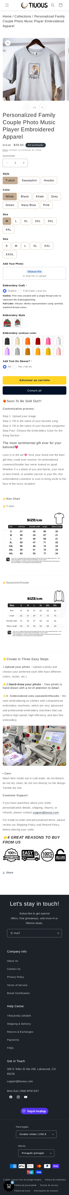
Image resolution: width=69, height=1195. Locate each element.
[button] (7, 5)
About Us (12, 960)
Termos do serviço (49, 1185)
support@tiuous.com (46, 812)
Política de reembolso (55, 1180)
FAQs (10, 1047)
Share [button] (9, 872)
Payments (13, 1039)
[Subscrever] (58, 933)
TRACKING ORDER (19, 1015)
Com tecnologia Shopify (30, 1180)
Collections (23, 16)
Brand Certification (18, 993)
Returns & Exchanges (20, 1031)
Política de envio (22, 1191)
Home (7, 16)
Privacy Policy (15, 976)
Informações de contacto (46, 1191)
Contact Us (14, 968)
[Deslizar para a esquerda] (27, 107)
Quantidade (9, 155)
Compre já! (34, 390)
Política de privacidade (25, 1185)
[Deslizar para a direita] (42, 107)
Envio (5, 150)
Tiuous (14, 1180)
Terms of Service (17, 985)
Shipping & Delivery (19, 1023)
